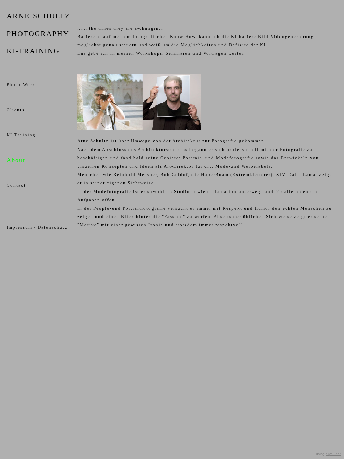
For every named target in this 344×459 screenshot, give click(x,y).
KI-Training (21, 134)
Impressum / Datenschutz (37, 227)
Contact (16, 185)
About (16, 160)
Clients (16, 109)
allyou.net (333, 454)
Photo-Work (21, 84)
